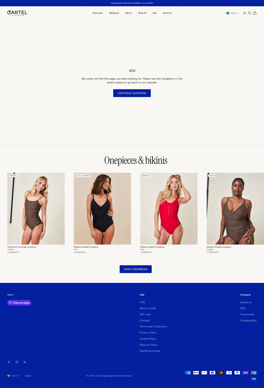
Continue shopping (132, 93)
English (28, 375)
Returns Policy (148, 344)
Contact (145, 320)
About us (167, 12)
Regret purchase (150, 350)
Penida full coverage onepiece (22, 247)
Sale (154, 12)
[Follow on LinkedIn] (24, 362)
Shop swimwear (135, 269)
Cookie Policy (148, 338)
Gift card (145, 314)
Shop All (142, 12)
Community (247, 314)
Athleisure (114, 12)
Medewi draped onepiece (86, 247)
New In (128, 12)
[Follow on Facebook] (8, 362)
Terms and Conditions (153, 326)
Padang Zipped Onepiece (152, 247)
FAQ (142, 302)
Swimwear (97, 12)
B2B (242, 308)
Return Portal (148, 308)
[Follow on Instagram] (16, 362)
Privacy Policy (148, 332)
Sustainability (248, 320)
